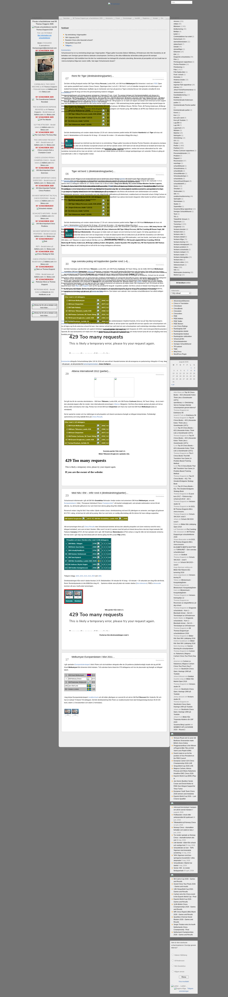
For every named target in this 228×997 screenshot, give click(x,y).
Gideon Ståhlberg (180, 955)
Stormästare (178, 201)
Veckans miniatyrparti (181, 244)
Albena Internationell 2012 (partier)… (91, 371)
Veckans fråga (179, 239)
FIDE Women (178, 324)
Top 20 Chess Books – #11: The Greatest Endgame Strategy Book (184, 488)
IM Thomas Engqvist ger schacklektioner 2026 (88, 18)
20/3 (93, 576)
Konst (176, 113)
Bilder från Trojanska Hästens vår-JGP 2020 (183, 719)
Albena (90, 272)
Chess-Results (97, 292)
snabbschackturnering (182, 196)
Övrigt (176, 143)
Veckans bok (178, 232)
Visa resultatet (184, 981)
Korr (175, 115)
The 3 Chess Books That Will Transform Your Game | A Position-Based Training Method (183, 458)
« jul (172, 385)
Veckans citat (178, 234)
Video (176, 267)
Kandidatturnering (180, 95)
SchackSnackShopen (181, 181)
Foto (175, 70)
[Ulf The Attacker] (44, 120)
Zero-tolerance (141, 583)
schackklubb (178, 171)
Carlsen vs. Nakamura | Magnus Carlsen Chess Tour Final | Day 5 (184, 663)
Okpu (77, 286)
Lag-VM (176, 125)
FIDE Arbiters (178, 319)
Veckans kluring (179, 242)
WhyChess (177, 352)
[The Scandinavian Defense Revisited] (44, 102)
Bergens (95, 102)
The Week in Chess (184, 875)
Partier (176, 146)
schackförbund (179, 166)
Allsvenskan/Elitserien (181, 301)
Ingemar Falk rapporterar (182, 85)
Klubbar (176, 97)
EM (175, 54)
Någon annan (179, 972)
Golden (139, 282)
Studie (176, 204)
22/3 (77, 576)
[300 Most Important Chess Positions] (44, 226)
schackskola (178, 179)
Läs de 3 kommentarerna (70, 226)
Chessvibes (178, 314)
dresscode (157, 583)
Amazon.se (46, 292)
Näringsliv (177, 135)
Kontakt (155, 18)
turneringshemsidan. (91, 364)
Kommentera (66, 50)
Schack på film (179, 339)
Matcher (176, 133)
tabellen (122, 179)
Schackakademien (180, 341)
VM (175, 270)
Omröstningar (127, 18)
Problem (177, 156)
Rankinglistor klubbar (181, 334)
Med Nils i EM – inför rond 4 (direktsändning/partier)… (100, 493)
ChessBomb (178, 308)
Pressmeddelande (180, 153)
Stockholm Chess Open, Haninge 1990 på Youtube (184, 671)
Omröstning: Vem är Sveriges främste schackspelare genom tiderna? (185, 405)
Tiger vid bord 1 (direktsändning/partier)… (93, 171)
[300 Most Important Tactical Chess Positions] (44, 191)
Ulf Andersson (179, 961)
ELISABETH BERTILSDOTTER (185, 547)
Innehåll (137, 18)
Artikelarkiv (175, 291)
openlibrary (178, 403)
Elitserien (177, 52)
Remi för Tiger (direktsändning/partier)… (93, 76)
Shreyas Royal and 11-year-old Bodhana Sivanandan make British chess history (185, 740)
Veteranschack (179, 265)
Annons (176, 21)
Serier (176, 186)
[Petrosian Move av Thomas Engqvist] (44, 284)
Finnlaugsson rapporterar (183, 62)
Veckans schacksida (181, 249)
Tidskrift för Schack (180, 219)
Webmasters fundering (182, 272)
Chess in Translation (181, 303)
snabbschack (93, 697)
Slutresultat (178, 191)
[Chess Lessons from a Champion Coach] (44, 153)
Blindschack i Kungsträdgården (185, 588)
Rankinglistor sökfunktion (183, 336)
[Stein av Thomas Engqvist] (44, 269)
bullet (176, 34)
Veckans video (179, 262)
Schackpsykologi (180, 176)
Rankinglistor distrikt (181, 331)
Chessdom (177, 311)
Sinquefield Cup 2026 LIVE (183, 766)
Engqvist (85, 286)
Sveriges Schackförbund (182, 211)
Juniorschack (178, 92)
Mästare (176, 130)
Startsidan (66, 18)
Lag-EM (176, 123)
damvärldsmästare (180, 42)
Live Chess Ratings (181, 326)
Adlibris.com (52, 89)
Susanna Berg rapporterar (183, 209)
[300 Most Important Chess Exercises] (44, 173)
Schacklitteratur (179, 173)
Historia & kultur (179, 80)
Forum (118, 18)
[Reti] (44, 241)
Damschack (178, 39)
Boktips (176, 31)
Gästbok (184, 555)
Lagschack (177, 128)
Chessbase (178, 306)
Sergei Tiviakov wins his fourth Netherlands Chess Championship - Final (184, 927)
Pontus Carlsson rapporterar (184, 151)
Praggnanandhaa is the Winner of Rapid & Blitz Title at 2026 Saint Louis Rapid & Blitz (185, 748)
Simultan (177, 189)
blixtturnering (178, 29)
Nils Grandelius (180, 966)
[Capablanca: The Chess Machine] (44, 80)
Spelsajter (177, 199)
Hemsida (177, 77)
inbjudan (177, 82)
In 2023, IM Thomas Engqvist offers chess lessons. (184, 509)
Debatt (176, 47)
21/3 (85, 576)
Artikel (176, 24)
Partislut (176, 148)
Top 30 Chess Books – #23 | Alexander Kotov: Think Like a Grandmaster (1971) (184, 430)
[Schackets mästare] (44, 208)
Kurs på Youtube (180, 120)
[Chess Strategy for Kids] (44, 254)
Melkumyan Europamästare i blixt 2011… (93, 657)
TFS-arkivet (178, 347)
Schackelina (181, 803)
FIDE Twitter (178, 321)
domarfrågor (178, 49)
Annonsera (109, 18)
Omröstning (178, 138)
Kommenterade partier (182, 110)
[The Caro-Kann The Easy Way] (44, 135)
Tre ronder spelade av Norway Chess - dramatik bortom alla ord (184, 837)
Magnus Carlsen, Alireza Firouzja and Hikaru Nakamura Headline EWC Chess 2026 (185, 771)
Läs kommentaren (67, 321)
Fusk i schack (178, 75)
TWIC (176, 349)
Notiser (65, 28)
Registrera (146, 18)
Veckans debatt (179, 237)
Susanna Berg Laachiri (182, 725)
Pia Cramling (191, 529)
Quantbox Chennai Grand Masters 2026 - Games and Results (183, 919)
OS (175, 141)
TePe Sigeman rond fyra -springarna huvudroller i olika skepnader (184, 857)
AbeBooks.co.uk (44, 294)
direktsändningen (70, 182)
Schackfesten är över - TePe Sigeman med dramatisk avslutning (184, 850)
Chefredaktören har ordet (183, 36)
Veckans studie (179, 255)
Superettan (178, 206)
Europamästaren (70, 503)
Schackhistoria (179, 168)
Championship (107, 503)
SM (175, 194)
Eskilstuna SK (179, 413)
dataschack (178, 44)
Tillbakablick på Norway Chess (185, 822)
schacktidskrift (179, 184)
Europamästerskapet (82, 664)
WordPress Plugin (180, 354)
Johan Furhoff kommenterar (183, 90)
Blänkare (177, 26)
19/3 (99, 576)
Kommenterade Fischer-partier (185, 105)
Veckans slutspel (180, 252)
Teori (175, 214)
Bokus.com (46, 92)
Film (175, 59)
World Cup (177, 275)
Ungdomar (177, 227)
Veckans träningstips (181, 257)
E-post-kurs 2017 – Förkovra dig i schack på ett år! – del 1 (184, 496)
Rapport (176, 158)
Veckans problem (180, 247)
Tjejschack (177, 222)
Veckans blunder (180, 229)
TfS (175, 217)
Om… (163, 18)
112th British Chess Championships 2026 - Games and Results (185, 906)
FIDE (156, 84)
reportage (177, 163)
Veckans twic (178, 260)
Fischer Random (180, 64)
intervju (176, 87)
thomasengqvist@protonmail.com (45, 48)
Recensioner (178, 161)
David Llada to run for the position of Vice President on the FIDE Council (184, 755)
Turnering (177, 224)
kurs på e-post (179, 118)
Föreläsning (178, 67)
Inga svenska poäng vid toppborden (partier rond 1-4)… (101, 261)
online (183, 283)
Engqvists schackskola (182, 57)
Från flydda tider (179, 72)
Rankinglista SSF (180, 329)
